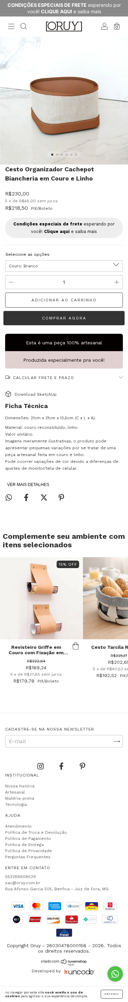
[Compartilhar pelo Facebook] (27, 498)
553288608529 (20, 876)
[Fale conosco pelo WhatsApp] (115, 974)
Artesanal (15, 792)
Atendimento (18, 826)
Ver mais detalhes (28, 484)
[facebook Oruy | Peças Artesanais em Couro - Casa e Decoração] (62, 766)
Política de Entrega (24, 844)
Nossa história (19, 786)
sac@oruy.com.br (22, 882)
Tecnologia (16, 804)
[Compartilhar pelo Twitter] (44, 498)
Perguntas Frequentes (28, 857)
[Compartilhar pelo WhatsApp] (8, 497)
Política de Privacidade (28, 850)
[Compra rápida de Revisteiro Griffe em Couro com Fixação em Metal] (76, 646)
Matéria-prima (19, 798)
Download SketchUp (36, 394)
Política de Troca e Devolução (36, 832)
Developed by (46, 971)
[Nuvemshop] (64, 964)
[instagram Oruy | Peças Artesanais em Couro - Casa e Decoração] (41, 766)
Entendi (111, 994)
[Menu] (11, 27)
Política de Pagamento (28, 838)
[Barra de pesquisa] (23, 27)
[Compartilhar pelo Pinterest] (61, 498)
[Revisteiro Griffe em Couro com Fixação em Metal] (41, 598)
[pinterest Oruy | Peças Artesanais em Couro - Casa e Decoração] (82, 766)
